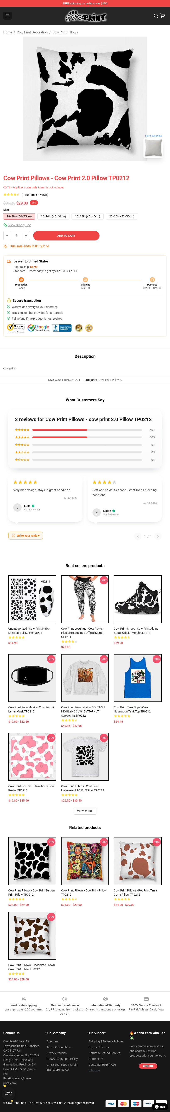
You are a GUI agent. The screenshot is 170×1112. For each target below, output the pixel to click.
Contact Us (96, 1059)
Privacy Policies (57, 1053)
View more (85, 811)
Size (6, 209)
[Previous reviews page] (138, 536)
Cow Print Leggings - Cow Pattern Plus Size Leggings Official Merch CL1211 (82, 633)
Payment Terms (99, 1047)
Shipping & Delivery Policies (106, 1041)
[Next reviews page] (158, 536)
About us (52, 1041)
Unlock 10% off (8, 1093)
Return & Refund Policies (104, 1053)
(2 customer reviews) (35, 194)
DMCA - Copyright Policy (62, 1059)
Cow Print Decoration (32, 32)
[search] (155, 15)
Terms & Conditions (59, 1047)
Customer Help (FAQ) (102, 1064)
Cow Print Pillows (65, 32)
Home (7, 32)
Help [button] (162, 1106)
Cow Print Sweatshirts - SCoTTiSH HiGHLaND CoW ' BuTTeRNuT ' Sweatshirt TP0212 (83, 711)
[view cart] (162, 15)
